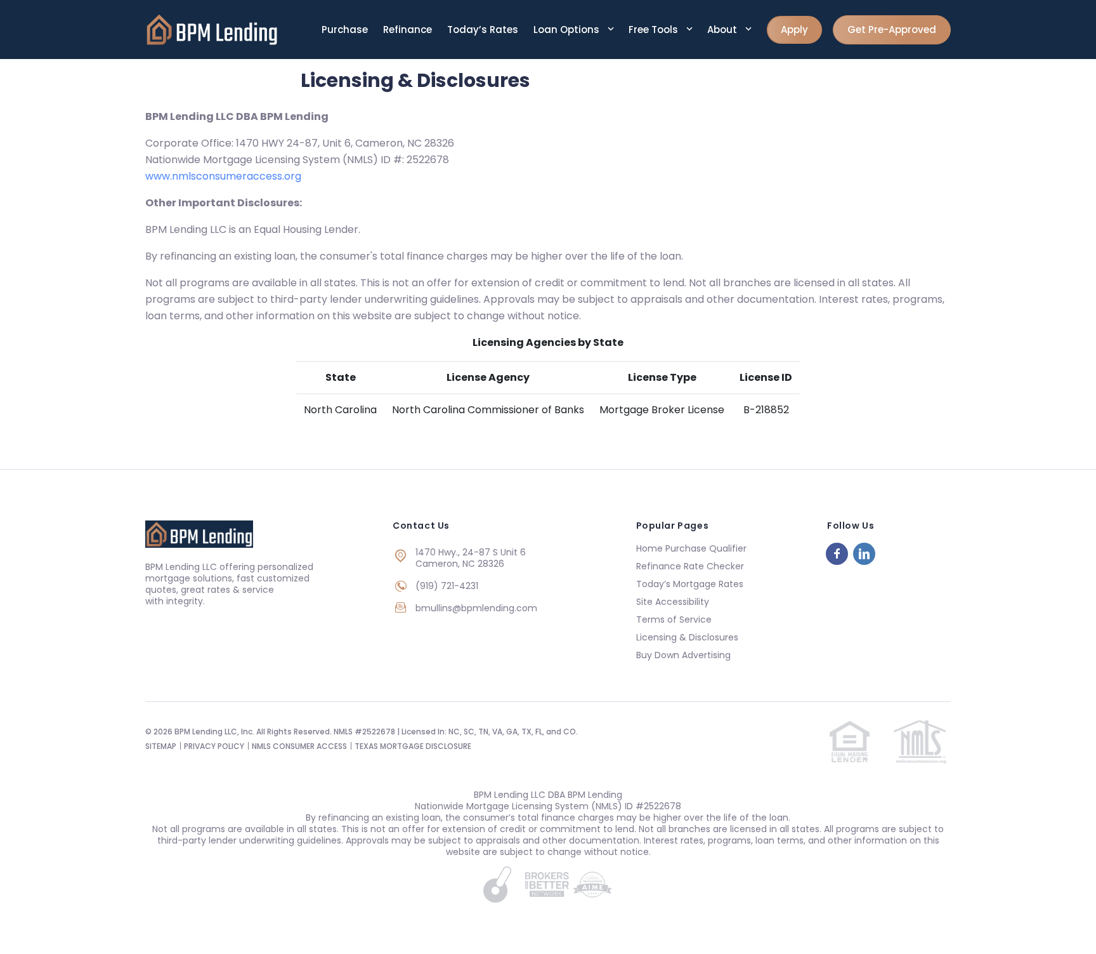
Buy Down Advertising (683, 655)
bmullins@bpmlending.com (476, 608)
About (723, 29)
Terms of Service (674, 619)
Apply (794, 29)
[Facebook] (837, 554)
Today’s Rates (482, 29)
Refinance (407, 29)
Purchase (345, 29)
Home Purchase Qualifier (691, 548)
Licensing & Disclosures (687, 637)
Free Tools (655, 29)
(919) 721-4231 (446, 586)
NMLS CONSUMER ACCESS (299, 746)
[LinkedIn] (864, 554)
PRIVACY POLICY (214, 746)
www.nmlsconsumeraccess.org (223, 176)
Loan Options (567, 29)
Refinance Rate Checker (690, 566)
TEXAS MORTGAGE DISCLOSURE (413, 746)
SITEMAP (160, 746)
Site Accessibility (672, 601)
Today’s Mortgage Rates (689, 584)
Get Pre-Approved (891, 29)
